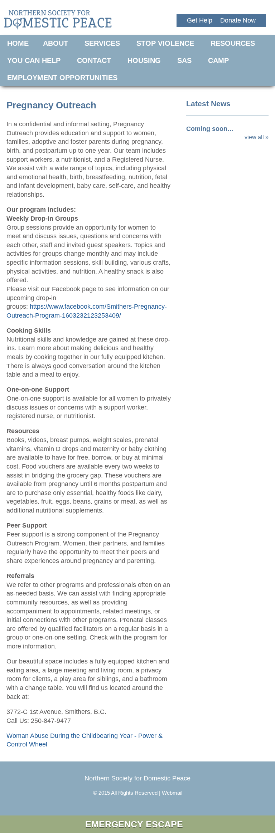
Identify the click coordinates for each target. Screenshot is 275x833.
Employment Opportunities (62, 78)
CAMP (218, 60)
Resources (233, 43)
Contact (94, 60)
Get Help (199, 20)
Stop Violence (165, 43)
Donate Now (238, 20)
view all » (257, 137)
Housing (144, 60)
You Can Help (34, 60)
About (55, 43)
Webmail (172, 793)
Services (102, 43)
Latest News (208, 103)
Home (18, 43)
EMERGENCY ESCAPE (134, 824)
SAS (184, 60)
